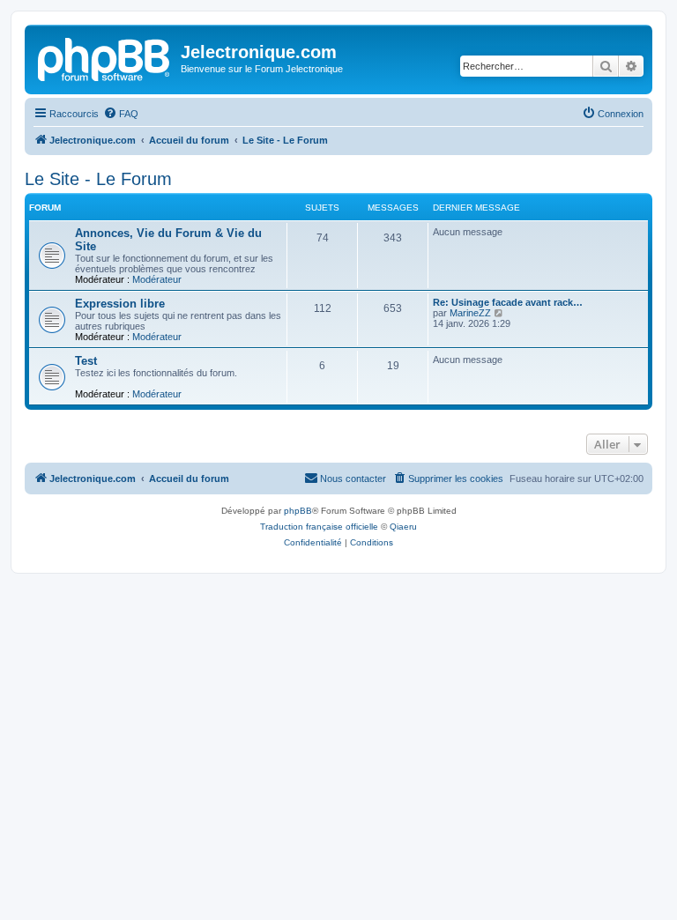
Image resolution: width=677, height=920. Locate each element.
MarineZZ (470, 313)
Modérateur (157, 279)
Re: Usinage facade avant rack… (508, 302)
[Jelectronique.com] (105, 57)
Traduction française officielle (319, 526)
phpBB (298, 511)
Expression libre (120, 303)
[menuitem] (120, 113)
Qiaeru (403, 526)
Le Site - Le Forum (98, 179)
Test (86, 360)
